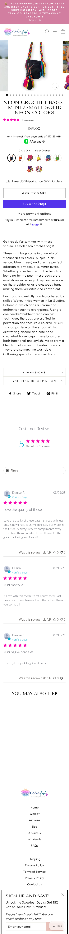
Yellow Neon (39, 158)
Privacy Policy (34, 878)
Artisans (34, 820)
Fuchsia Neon (30, 158)
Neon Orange (21, 158)
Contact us (34, 884)
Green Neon (57, 158)
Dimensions (34, 372)
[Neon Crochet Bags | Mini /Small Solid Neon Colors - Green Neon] (12, 770)
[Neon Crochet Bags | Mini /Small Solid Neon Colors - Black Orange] (7, 766)
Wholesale (35, 839)
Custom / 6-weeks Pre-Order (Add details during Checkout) (39, 169)
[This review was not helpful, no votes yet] (61, 552)
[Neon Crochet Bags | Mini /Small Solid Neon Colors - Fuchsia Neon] (18, 766)
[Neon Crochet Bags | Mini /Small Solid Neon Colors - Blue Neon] (7, 770)
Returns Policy (34, 865)
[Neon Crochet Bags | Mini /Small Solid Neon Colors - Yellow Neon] (23, 766)
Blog (34, 826)
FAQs (34, 845)
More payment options (34, 213)
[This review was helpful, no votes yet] (54, 552)
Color (35, 150)
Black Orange (11, 158)
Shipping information (35, 380)
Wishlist (34, 814)
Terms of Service (34, 871)
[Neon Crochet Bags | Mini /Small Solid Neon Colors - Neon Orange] (12, 766)
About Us (34, 833)
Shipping (34, 859)
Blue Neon (48, 158)
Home (34, 807)
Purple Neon (30, 169)
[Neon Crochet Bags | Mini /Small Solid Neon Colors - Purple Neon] (18, 770)
